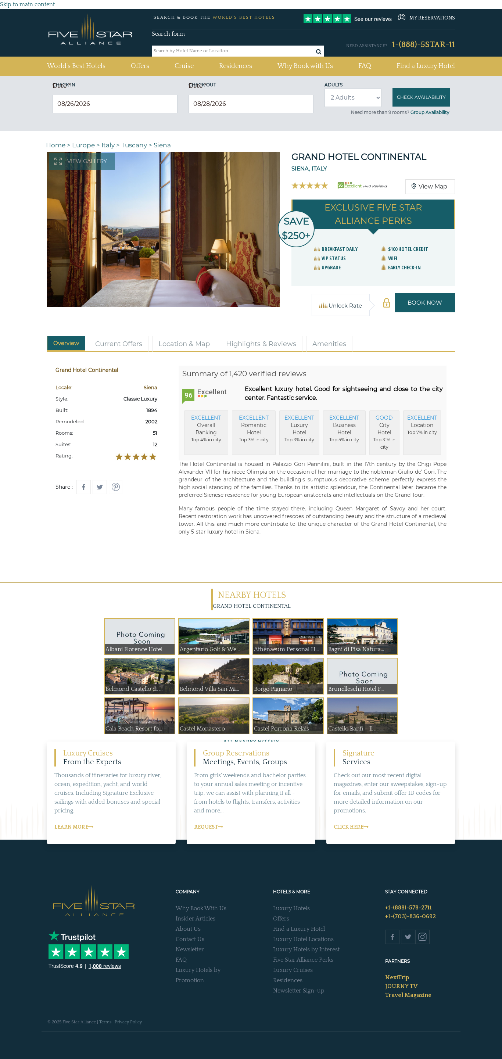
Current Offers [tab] (118, 344)
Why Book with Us (305, 66)
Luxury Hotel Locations (303, 939)
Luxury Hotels (291, 908)
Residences (235, 66)
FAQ (364, 66)
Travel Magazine (408, 995)
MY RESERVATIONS (432, 18)
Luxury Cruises (293, 970)
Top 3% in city (254, 428)
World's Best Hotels (76, 66)
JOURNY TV (401, 986)
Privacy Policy (128, 1022)
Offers (140, 66)
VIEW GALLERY (87, 161)
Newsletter (190, 949)
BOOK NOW (425, 302)
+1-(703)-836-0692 (410, 916)
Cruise (184, 66)
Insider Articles (195, 918)
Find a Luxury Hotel (426, 66)
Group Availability (429, 112)
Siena (162, 145)
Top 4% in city (206, 428)
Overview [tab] (66, 343)
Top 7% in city (422, 424)
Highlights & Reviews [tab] (261, 344)
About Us (188, 929)
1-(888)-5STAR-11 (423, 44)
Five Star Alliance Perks (303, 959)
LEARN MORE (71, 827)
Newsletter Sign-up (298, 990)
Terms (105, 1022)
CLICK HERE (348, 827)
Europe (83, 145)
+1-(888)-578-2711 (408, 907)
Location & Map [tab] (184, 344)
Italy (108, 145)
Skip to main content (27, 4)
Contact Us (190, 939)
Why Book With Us (201, 908)
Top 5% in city (344, 428)
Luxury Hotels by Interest (306, 949)
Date (62, 85)
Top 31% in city (384, 432)
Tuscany (134, 145)
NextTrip (397, 977)
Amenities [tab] (329, 344)
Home (55, 145)
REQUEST (206, 827)
